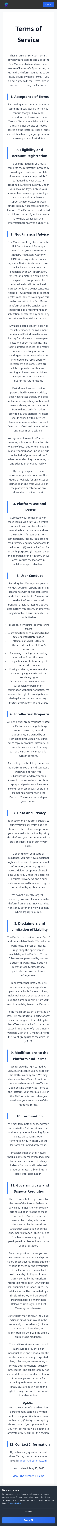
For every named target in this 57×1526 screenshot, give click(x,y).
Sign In (48, 5)
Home (40, 1476)
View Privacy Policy (23, 1476)
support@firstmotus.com (32, 1460)
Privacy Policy (14, 1503)
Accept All (28, 1520)
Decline (28, 1511)
